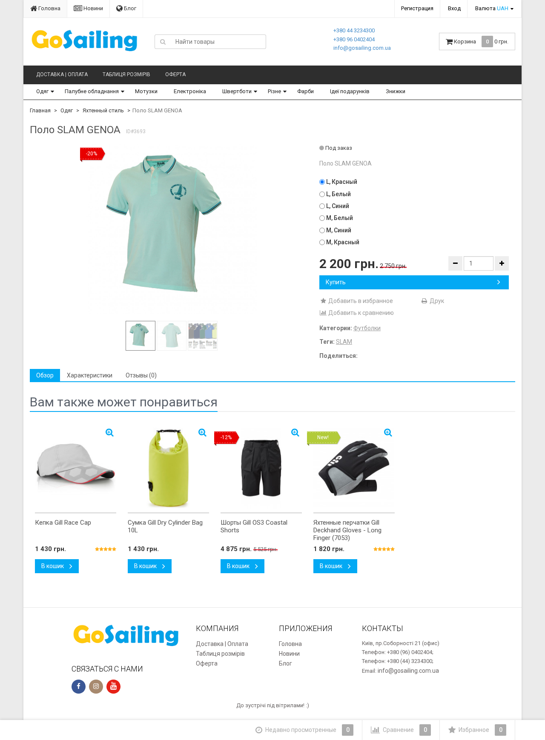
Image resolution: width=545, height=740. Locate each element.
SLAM (344, 341)
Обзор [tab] (45, 375)
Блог (129, 8)
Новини (92, 8)
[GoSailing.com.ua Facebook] (79, 687)
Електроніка (190, 91)
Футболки (367, 328)
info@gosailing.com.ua (362, 48)
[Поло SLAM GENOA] (171, 229)
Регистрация (417, 8)
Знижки (395, 91)
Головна (48, 8)
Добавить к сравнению (360, 312)
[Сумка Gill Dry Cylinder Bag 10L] (168, 468)
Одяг (42, 91)
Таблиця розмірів (126, 74)
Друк (436, 300)
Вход (454, 8)
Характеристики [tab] (89, 375)
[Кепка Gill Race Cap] (75, 468)
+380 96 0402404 (354, 39)
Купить (336, 282)
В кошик (53, 566)
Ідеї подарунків (350, 91)
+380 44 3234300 (354, 30)
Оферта (175, 74)
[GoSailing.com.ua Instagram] (96, 687)
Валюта (491, 8)
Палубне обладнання (92, 91)
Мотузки (146, 91)
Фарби (305, 91)
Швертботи (237, 91)
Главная (40, 110)
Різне (274, 91)
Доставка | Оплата (62, 74)
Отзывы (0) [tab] (141, 375)
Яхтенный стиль (103, 110)
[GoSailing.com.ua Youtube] (113, 687)
